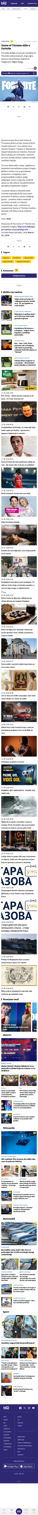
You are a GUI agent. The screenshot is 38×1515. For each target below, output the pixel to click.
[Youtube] (33, 1408)
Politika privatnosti (25, 1446)
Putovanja (7, 1432)
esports (6, 258)
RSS (19, 1452)
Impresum (21, 1440)
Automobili (7, 1447)
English (20, 1423)
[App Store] (27, 1466)
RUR (9, 218)
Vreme (20, 1426)
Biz (5, 1423)
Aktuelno (16, 1114)
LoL (21, 1088)
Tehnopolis (8, 1444)
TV (18, 1420)
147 (10, 296)
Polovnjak (5, 1247)
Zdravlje (7, 1429)
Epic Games (29, 258)
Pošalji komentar (19, 276)
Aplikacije (21, 1449)
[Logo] (4, 3)
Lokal (6, 1450)
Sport (6, 1420)
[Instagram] (29, 1408)
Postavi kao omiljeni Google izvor (16, 73)
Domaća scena (6, 1063)
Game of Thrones (23, 261)
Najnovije (14, 3)
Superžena (7, 1438)
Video (20, 1417)
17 (10, 312)
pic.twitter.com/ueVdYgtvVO (14, 229)
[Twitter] (25, 1408)
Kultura (6, 1435)
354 (10, 326)
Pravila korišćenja (24, 1443)
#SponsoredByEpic (26, 226)
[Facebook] (20, 1408)
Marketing (21, 1437)
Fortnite (5, 41)
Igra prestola (8, 261)
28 (10, 358)
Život (5, 1426)
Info (5, 1417)
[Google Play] (11, 1466)
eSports (6, 1441)
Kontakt (20, 1455)
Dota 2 (3, 1088)
